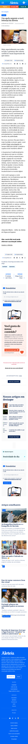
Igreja (4, 542)
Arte (4, 510)
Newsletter (14, 697)
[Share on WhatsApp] (25, 63)
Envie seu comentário (14, 381)
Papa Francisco (6, 616)
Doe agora (13, 6)
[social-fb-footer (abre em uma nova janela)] (12, 718)
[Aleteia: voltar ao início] (14, 2)
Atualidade (14, 685)
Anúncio (14, 706)
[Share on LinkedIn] (17, 63)
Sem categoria (4, 11)
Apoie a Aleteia (14, 725)
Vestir (14, 704)
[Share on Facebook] (14, 63)
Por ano (14, 712)
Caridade (4, 266)
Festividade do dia (11, 457)
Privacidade (14, 739)
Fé (3, 566)
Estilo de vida (14, 687)
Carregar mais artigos (14, 436)
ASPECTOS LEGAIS (14, 731)
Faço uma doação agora (11, 350)
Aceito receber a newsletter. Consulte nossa (13, 301)
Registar (5, 6)
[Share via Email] (22, 63)
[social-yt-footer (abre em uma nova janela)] (9, 718)
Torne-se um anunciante (14, 733)
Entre (20, 375)
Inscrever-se (7, 305)
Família (4, 590)
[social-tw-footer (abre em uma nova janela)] (15, 718)
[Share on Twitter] (20, 63)
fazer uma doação (13, 144)
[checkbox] (3, 300)
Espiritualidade (14, 689)
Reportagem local (19, 23)
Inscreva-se (14, 702)
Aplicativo (14, 700)
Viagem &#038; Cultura (14, 691)
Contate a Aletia (14, 736)
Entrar (18, 676)
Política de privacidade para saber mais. (12, 301)
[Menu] (4, 3)
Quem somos (14, 728)
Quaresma (12, 266)
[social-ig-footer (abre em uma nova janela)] (18, 718)
